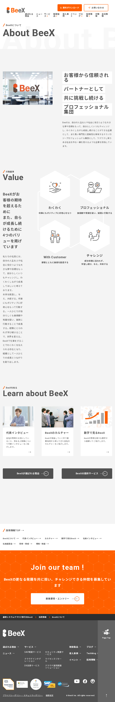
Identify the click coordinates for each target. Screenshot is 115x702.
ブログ (90, 647)
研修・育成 (24, 544)
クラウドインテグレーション (32, 660)
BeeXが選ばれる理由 (28, 473)
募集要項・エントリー (57, 598)
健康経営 (49, 695)
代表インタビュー (30, 538)
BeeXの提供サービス (87, 473)
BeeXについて (9, 538)
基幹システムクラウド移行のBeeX (18, 617)
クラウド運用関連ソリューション (53, 666)
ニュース (39, 15)
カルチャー (49, 538)
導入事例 (66, 15)
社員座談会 (7, 544)
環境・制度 (41, 544)
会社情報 (105, 15)
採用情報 (43, 617)
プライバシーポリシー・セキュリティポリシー (23, 695)
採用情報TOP (13, 530)
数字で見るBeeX (68, 538)
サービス (29, 647)
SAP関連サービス (32, 652)
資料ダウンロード (71, 8)
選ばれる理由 (29, 15)
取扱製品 (74, 647)
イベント (74, 15)
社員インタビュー (90, 538)
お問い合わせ (98, 8)
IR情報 (97, 15)
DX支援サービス (32, 665)
